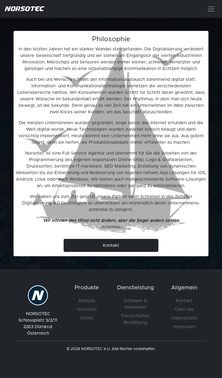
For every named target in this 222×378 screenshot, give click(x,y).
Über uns (184, 309)
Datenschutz (184, 318)
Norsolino (87, 309)
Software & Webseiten (135, 304)
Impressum (184, 327)
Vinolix (87, 318)
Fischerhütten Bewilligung (135, 319)
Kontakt (184, 301)
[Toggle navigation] (211, 9)
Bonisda (87, 301)
